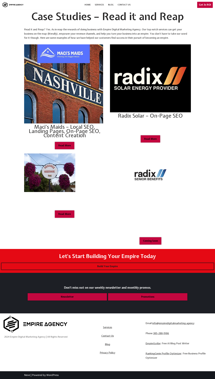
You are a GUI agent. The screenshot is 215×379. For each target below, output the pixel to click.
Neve (27, 375)
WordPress (52, 375)
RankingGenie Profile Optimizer (163, 353)
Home (88, 4)
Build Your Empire (107, 266)
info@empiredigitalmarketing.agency (173, 323)
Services (99, 4)
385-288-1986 (161, 333)
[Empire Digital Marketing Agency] (13, 5)
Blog (110, 4)
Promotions (147, 296)
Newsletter (67, 296)
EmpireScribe (153, 343)
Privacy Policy (107, 352)
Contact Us (124, 4)
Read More (64, 145)
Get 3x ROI (205, 4)
